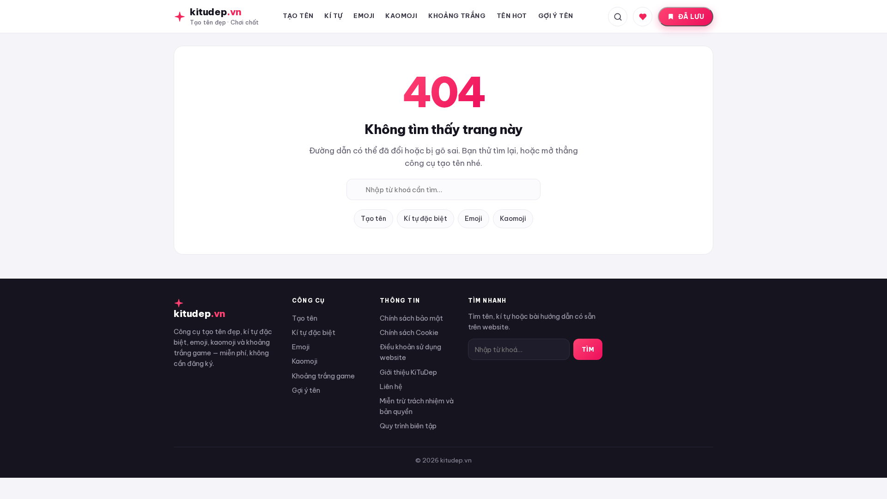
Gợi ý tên (306, 390)
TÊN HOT (512, 16)
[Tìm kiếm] (617, 16)
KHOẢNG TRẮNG (457, 16)
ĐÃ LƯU (691, 16)
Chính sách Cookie (409, 332)
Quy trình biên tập (408, 425)
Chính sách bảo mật (411, 318)
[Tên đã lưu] (642, 16)
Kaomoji (513, 218)
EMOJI (363, 16)
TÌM (588, 349)
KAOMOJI (401, 16)
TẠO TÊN (298, 16)
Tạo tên (373, 218)
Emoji (473, 218)
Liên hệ (391, 386)
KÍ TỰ (333, 16)
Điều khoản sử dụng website (410, 352)
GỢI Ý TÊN (555, 16)
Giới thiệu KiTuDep (408, 372)
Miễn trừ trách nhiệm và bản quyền (417, 406)
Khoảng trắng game (323, 375)
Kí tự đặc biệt (425, 218)
